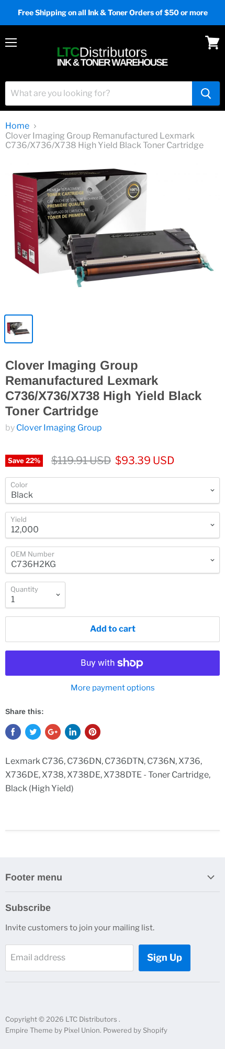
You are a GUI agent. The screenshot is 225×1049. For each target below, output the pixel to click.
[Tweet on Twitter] (33, 732)
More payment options (113, 688)
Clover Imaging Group (59, 428)
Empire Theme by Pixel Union (52, 1030)
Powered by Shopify (135, 1030)
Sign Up (164, 957)
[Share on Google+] (53, 732)
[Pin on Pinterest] (92, 732)
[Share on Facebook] (13, 732)
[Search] (206, 93)
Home (17, 126)
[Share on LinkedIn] (73, 732)
